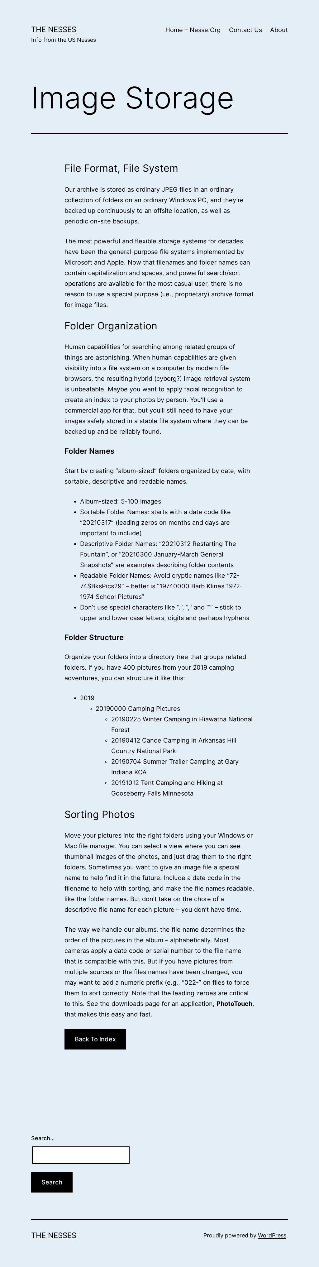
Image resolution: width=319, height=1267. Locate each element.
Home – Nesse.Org (193, 30)
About (279, 30)
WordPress (272, 1235)
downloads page (136, 1003)
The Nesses (53, 29)
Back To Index (95, 1039)
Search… (43, 1138)
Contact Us (245, 30)
